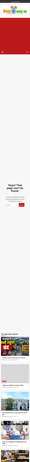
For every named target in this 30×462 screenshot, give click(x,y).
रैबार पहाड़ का (6, 359)
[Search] (27, 52)
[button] (2, 52)
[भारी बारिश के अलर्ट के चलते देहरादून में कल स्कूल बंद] (15, 346)
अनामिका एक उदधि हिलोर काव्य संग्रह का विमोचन (12, 385)
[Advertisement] (15, 34)
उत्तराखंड (4, 353)
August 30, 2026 (13, 359)
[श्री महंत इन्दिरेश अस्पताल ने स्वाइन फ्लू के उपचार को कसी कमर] (15, 401)
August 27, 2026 (13, 416)
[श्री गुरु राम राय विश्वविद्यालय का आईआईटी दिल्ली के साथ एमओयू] (15, 430)
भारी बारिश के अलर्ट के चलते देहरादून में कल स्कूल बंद (13, 358)
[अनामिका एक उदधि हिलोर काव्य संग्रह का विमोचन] (15, 373)
